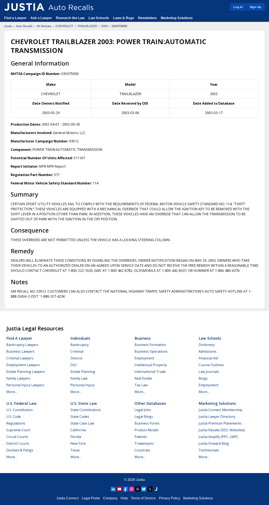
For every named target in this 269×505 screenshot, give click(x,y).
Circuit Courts (17, 436)
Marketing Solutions (177, 18)
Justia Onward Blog (214, 443)
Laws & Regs (123, 18)
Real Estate (143, 378)
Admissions (207, 351)
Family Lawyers (18, 378)
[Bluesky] (143, 489)
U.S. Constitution (19, 410)
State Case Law (82, 423)
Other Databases (150, 403)
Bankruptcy (79, 344)
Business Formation (150, 344)
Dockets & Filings (19, 450)
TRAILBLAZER (87, 26)
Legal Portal (91, 498)
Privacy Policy (169, 498)
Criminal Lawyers (19, 358)
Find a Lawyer (15, 18)
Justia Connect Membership (220, 410)
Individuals (80, 338)
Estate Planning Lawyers (25, 371)
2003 (104, 26)
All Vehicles (44, 26)
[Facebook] (125, 489)
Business (142, 338)
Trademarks (144, 443)
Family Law (78, 378)
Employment (144, 358)
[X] (149, 489)
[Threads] (137, 489)
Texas (75, 450)
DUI (73, 365)
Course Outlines (211, 365)
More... (11, 391)
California (78, 430)
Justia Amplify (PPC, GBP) (218, 436)
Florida (75, 436)
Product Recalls (146, 430)
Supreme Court (18, 430)
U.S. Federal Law (21, 403)
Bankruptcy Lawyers (22, 344)
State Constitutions (85, 410)
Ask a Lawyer (41, 18)
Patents (140, 436)
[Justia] (24, 7)
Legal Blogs (143, 416)
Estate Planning (82, 371)
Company (110, 498)
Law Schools (98, 18)
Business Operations (150, 351)
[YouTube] (119, 489)
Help (124, 498)
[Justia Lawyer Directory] (155, 489)
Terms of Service (143, 498)
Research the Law (70, 18)
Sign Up (255, 7)
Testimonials (209, 450)
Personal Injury (82, 385)
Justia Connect (67, 498)
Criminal (76, 351)
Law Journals (209, 371)
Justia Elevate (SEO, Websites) (222, 430)
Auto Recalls (24, 26)
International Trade (150, 371)
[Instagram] (131, 489)
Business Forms (147, 423)
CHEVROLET (64, 26)
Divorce (76, 358)
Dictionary (207, 344)
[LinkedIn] (113, 489)
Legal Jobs (142, 410)
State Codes (79, 416)
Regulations (15, 423)
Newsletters (147, 18)
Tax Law (141, 385)
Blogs (203, 378)
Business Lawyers (20, 351)
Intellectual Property (150, 365)
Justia (8, 26)
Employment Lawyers (23, 365)
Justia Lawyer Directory (217, 416)
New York (78, 443)
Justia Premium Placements (220, 423)
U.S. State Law (83, 403)
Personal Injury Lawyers (25, 385)
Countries (142, 450)
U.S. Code (13, 416)
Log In (238, 7)
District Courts (17, 443)
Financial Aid (208, 358)
